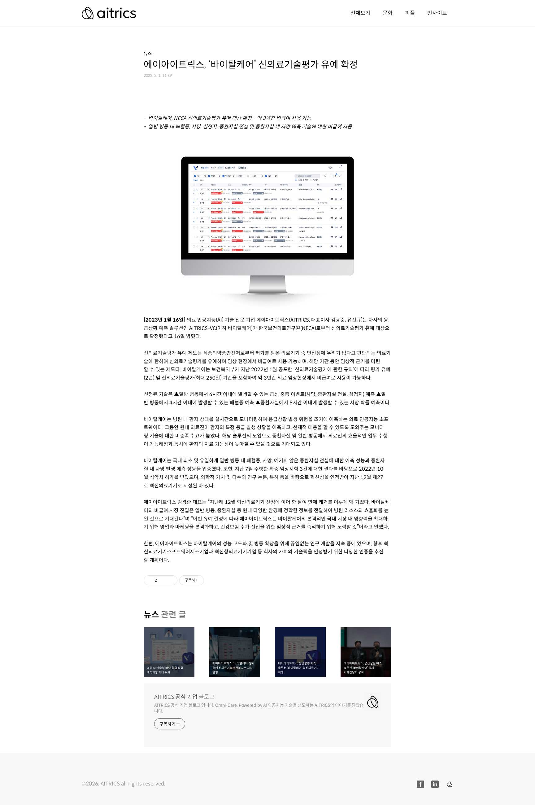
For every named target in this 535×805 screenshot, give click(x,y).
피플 (410, 13)
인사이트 (437, 13)
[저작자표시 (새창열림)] (207, 580)
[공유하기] (163, 580)
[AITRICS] (109, 13)
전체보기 (360, 13)
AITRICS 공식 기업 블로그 (184, 696)
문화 (388, 13)
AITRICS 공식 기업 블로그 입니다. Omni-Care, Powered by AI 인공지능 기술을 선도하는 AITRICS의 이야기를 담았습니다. (259, 708)
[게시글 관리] (170, 580)
